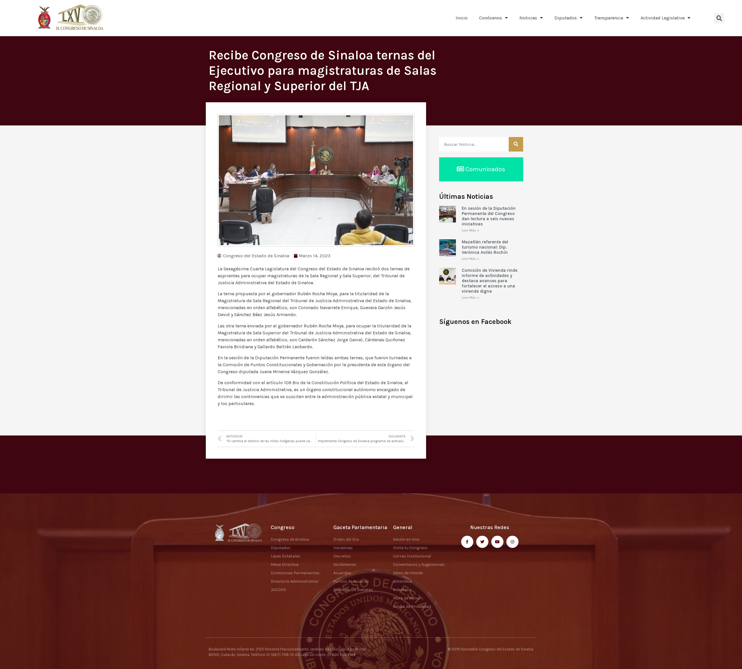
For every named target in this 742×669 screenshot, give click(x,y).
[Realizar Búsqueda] (516, 144)
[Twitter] (482, 542)
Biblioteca (402, 581)
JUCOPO (278, 589)
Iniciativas (343, 547)
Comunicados (484, 169)
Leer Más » (470, 230)
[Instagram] (512, 542)
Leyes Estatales (285, 556)
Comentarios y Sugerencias (419, 564)
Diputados (565, 18)
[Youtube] (497, 542)
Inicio (462, 18)
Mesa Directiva (285, 564)
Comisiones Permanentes (295, 572)
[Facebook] (467, 542)
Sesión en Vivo (406, 539)
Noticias (528, 18)
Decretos (342, 556)
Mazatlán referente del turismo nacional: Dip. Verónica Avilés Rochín (485, 247)
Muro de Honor (407, 598)
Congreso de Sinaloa (290, 539)
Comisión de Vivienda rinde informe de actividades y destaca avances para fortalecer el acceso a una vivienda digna (489, 281)
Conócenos (490, 18)
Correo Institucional (412, 556)
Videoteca (402, 589)
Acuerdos (342, 572)
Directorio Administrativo (294, 581)
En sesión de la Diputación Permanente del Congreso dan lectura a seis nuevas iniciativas (489, 216)
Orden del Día (346, 539)
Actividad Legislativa (663, 18)
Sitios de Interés (408, 572)
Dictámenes (344, 564)
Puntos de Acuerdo (351, 581)
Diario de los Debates (353, 589)
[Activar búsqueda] (719, 18)
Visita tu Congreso (410, 547)
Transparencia (608, 18)
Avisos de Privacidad (412, 606)
